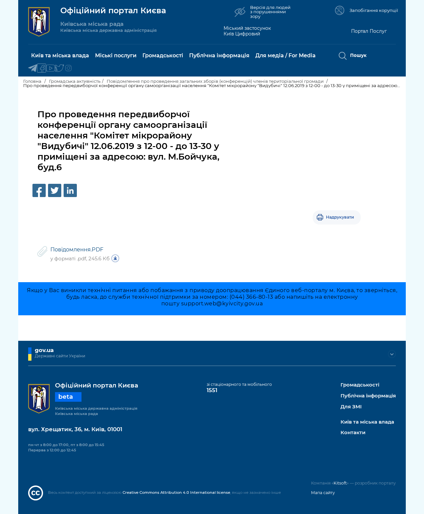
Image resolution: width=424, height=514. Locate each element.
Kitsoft (340, 483)
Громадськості (360, 385)
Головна (32, 81)
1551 (212, 390)
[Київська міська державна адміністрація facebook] (41, 68)
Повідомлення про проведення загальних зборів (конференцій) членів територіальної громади (216, 81)
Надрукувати (340, 217)
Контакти (353, 432)
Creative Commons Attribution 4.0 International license (176, 492)
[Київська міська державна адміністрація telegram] (32, 68)
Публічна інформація (368, 395)
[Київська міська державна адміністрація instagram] (68, 68)
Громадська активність (74, 81)
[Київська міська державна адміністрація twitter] (59, 68)
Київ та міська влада (367, 422)
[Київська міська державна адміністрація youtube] (50, 68)
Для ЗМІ (351, 406)
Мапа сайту (323, 492)
